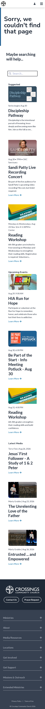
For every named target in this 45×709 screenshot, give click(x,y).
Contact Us (11, 600)
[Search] (10, 73)
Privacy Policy (16, 701)
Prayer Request (31, 600)
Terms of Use (28, 701)
